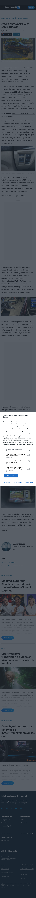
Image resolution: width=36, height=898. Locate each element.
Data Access (18, 482)
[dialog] (18, 449)
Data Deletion (7, 482)
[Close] (32, 416)
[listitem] (18, 450)
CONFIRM (10, 475)
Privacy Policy (29, 482)
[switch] (28, 455)
